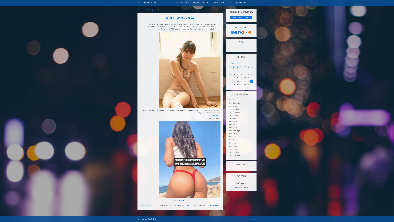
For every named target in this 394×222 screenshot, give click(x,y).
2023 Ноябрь (234, 152)
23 (251, 81)
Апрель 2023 (234, 63)
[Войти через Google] (246, 32)
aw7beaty (186, 205)
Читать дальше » (179, 200)
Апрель (153, 10)
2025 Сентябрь (234, 155)
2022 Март (233, 118)
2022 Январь (234, 115)
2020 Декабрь (234, 112)
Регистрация (237, 17)
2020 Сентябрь (234, 103)
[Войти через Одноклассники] (249, 32)
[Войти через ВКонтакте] (235, 32)
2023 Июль (233, 149)
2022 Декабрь (234, 134)
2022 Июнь (233, 124)
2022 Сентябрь (234, 131)
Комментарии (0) (214, 205)
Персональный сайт (147, 3)
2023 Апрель (233, 146)
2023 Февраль (234, 140)
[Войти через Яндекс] (242, 32)
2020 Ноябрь (234, 109)
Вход (248, 17)
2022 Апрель (233, 121)
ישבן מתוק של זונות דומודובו (180, 17)
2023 (147, 10)
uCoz (255, 219)
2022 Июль (233, 127)
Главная (140, 10)
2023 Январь (234, 137)
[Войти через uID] (232, 32)
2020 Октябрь (234, 106)
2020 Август (233, 100)
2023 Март (233, 143)
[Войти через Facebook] (239, 32)
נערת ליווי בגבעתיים (214, 116)
